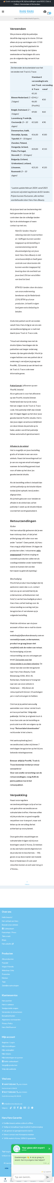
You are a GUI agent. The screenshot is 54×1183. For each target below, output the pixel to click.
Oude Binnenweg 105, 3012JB (11, 1096)
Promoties (6, 974)
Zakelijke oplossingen (10, 985)
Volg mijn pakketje (9, 1069)
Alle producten (8, 959)
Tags (4, 982)
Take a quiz (6, 936)
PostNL (13, 365)
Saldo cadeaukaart (11, 1061)
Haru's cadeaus (8, 1004)
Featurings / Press (9, 932)
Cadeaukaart (9, 928)
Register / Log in (8, 1042)
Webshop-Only (8, 970)
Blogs (4, 940)
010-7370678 (23, 1084)
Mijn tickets (6, 1054)
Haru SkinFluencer (9, 1027)
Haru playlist (7, 944)
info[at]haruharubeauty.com (13, 1104)
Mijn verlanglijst (8, 1050)
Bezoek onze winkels (10, 925)
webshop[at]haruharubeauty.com (26, 635)
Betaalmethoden (8, 1016)
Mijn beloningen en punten (12, 1058)
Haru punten (7, 1001)
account (14, 627)
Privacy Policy (7, 1023)
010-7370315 (23, 1092)
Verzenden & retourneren (12, 1012)
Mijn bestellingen (8, 1046)
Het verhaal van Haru (10, 921)
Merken (5, 978)
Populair (5, 963)
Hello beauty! (7, 917)
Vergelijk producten (9, 1065)
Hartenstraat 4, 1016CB (9, 1088)
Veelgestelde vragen (10, 1008)
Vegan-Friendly (8, 966)
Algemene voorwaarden (11, 1020)
